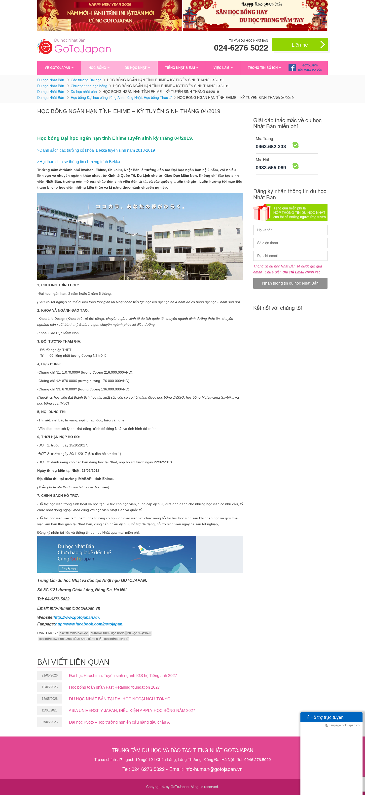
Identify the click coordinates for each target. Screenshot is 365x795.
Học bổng (98, 67)
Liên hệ (300, 44)
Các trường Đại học (86, 79)
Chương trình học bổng (89, 85)
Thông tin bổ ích (263, 67)
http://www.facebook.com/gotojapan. (89, 624)
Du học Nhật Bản (51, 79)
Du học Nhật (136, 67)
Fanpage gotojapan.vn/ (344, 725)
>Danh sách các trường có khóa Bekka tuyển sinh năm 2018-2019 (96, 150)
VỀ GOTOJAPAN (58, 67)
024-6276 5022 (241, 47)
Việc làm (222, 67)
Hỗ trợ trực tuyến (326, 717)
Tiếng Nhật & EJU (180, 67)
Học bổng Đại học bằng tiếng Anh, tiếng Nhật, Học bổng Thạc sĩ (121, 97)
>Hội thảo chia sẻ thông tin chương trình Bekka (78, 162)
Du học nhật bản (84, 91)
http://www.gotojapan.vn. (77, 617)
